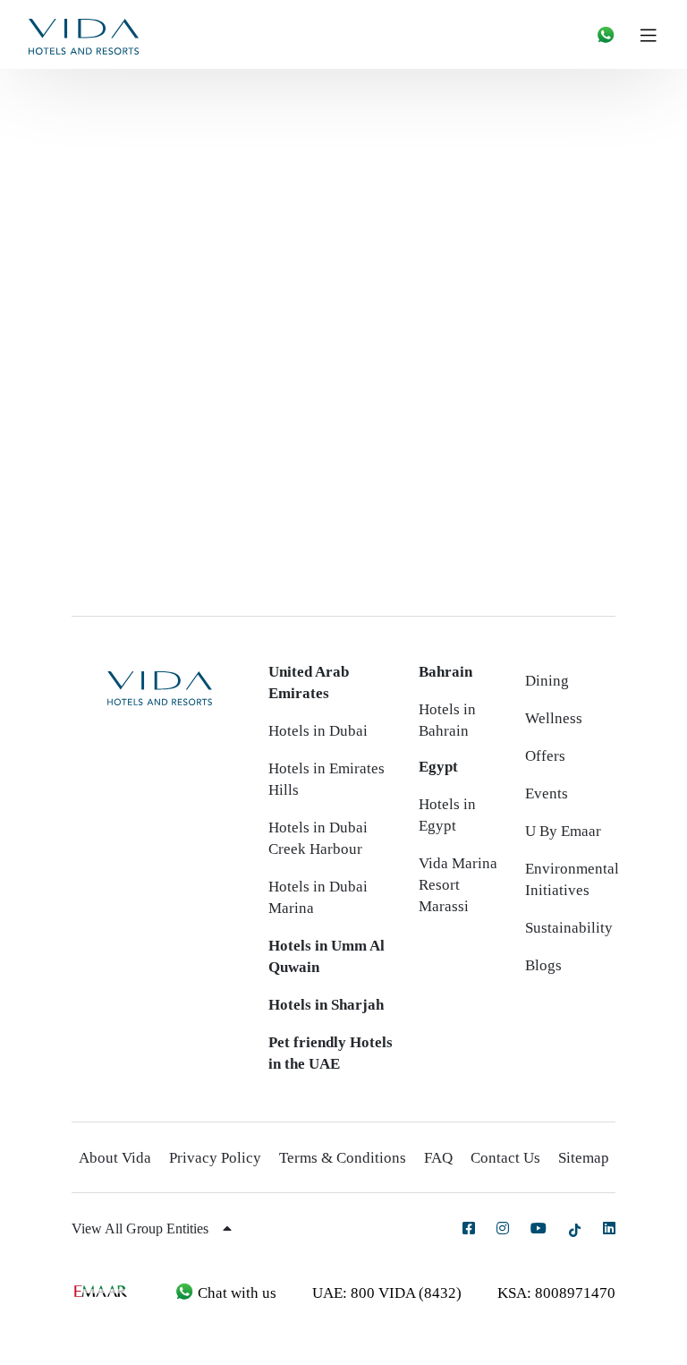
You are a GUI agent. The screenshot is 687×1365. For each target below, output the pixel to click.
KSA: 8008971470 (556, 1292)
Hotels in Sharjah (326, 1004)
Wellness (553, 718)
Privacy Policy (215, 1157)
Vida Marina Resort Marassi (458, 885)
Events (546, 793)
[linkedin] (609, 1228)
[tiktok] (574, 1229)
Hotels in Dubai (318, 730)
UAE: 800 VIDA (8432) (387, 1292)
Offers (545, 755)
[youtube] (538, 1228)
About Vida (115, 1157)
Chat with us (235, 1292)
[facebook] (468, 1228)
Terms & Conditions (342, 1157)
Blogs (543, 965)
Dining (547, 680)
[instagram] (502, 1228)
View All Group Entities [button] (142, 1228)
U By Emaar (563, 831)
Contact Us (505, 1157)
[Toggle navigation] (655, 34)
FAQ (438, 1157)
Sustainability (569, 927)
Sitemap (583, 1157)
